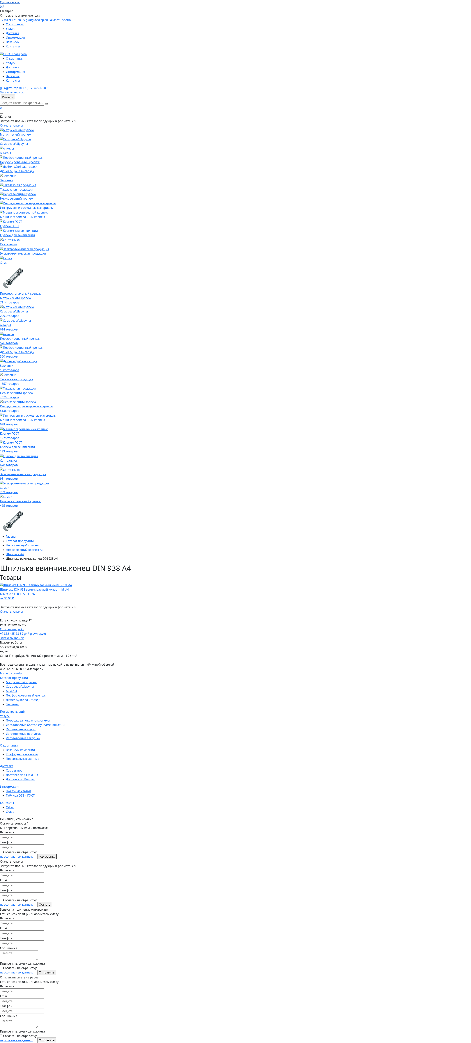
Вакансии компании (20, 750)
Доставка (12, 33)
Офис (10, 807)
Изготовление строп (21, 729)
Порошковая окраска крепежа (28, 720)
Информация (15, 37)
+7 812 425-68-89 (11, 634)
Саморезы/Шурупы (20, 687)
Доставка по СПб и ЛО (22, 775)
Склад (10, 812)
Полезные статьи (18, 791)
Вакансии (13, 42)
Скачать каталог (12, 125)
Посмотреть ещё (12, 712)
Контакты (13, 46)
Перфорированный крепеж (25, 695)
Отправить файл (12, 629)
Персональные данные (22, 759)
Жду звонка (47, 856)
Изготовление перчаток (23, 734)
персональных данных (16, 856)
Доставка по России (20, 779)
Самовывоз (14, 770)
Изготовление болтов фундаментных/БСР (36, 725)
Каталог (8, 97)
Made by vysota (11, 673)
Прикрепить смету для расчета (22, 964)
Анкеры (11, 691)
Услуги (10, 29)
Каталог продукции (14, 678)
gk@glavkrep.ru (37, 20)
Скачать (45, 904)
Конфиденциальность (22, 754)
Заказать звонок (60, 20)
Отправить (47, 972)
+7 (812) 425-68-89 (12, 20)
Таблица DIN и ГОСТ (20, 795)
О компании (15, 24)
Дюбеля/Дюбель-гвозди (23, 700)
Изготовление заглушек (23, 738)
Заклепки (12, 704)
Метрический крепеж (21, 682)
